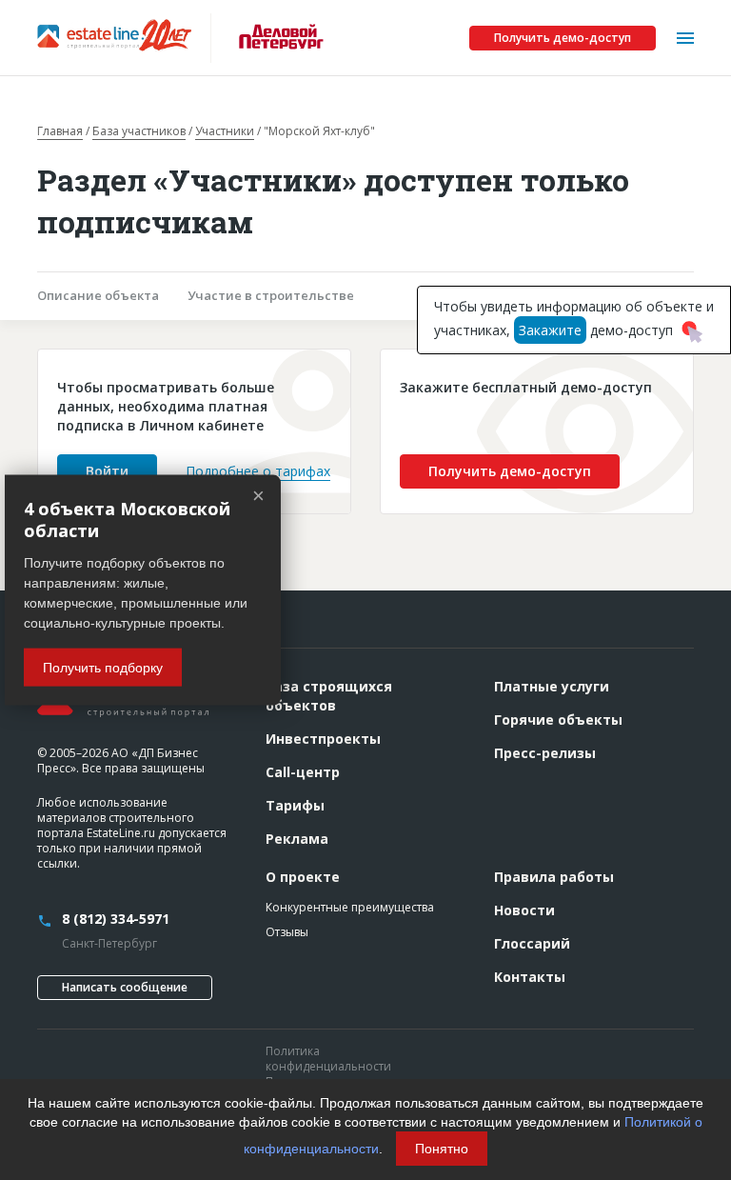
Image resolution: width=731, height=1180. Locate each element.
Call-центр (303, 772)
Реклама (297, 839)
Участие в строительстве (271, 295)
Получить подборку (103, 667)
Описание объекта (98, 295)
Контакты (529, 977)
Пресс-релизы (545, 753)
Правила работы (554, 877)
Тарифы (295, 805)
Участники (224, 131)
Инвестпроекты (323, 739)
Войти (107, 471)
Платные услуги (551, 686)
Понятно (441, 1148)
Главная (60, 131)
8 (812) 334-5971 (115, 919)
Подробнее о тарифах (258, 471)
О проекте (303, 877)
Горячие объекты (558, 719)
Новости (524, 910)
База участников (139, 131)
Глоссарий (532, 943)
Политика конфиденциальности (328, 1058)
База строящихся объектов (329, 695)
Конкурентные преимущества (350, 907)
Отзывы (287, 932)
